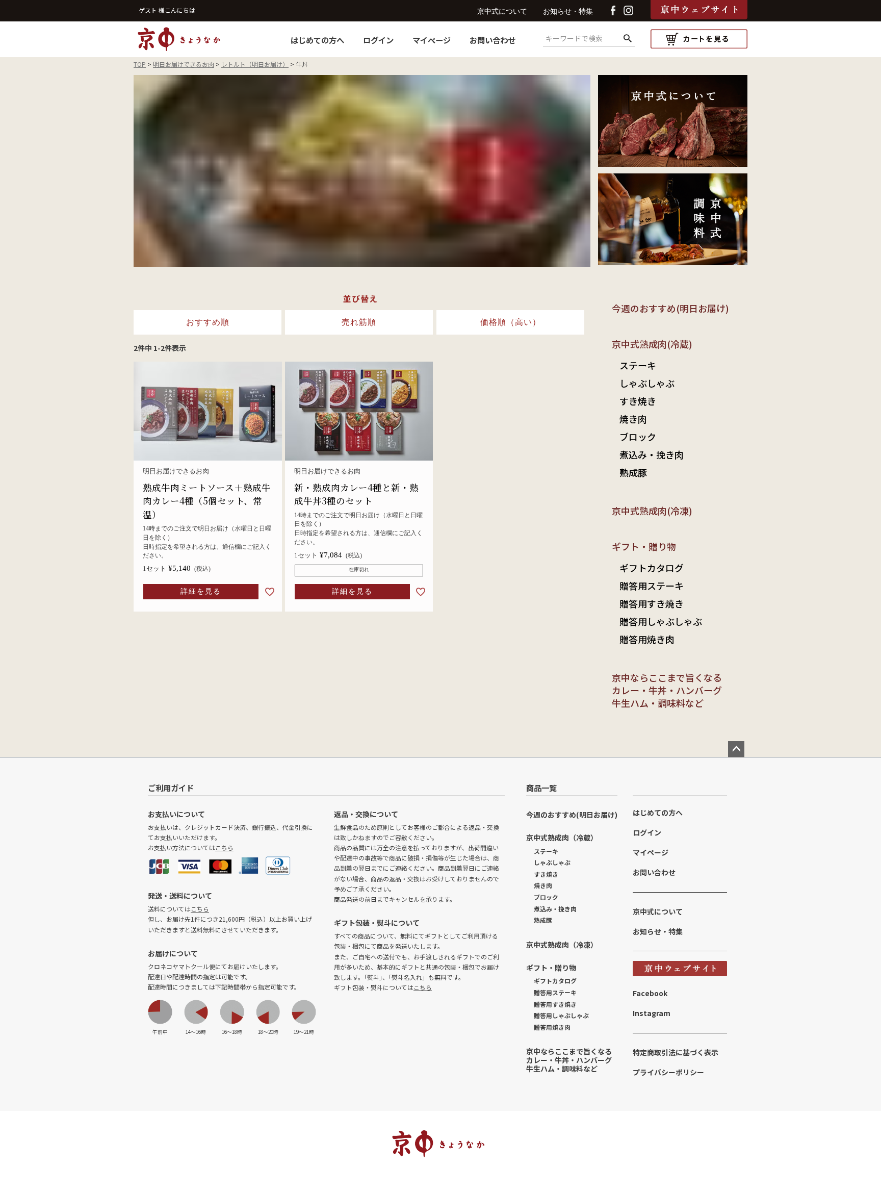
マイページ (431, 39)
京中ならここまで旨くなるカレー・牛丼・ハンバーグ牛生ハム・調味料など (667, 690)
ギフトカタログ (651, 567)
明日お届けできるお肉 (183, 64)
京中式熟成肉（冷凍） (562, 945)
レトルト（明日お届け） (255, 64)
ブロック (637, 436)
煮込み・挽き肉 (651, 454)
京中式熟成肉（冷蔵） (562, 837)
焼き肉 (633, 418)
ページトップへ (736, 749)
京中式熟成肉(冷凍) (652, 510)
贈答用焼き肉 (647, 639)
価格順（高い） (510, 322)
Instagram (651, 1013)
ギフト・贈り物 (644, 546)
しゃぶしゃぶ (647, 383)
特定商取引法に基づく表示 (675, 1052)
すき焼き (637, 401)
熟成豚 (633, 472)
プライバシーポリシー (668, 1072)
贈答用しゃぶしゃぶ (660, 621)
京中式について (502, 11)
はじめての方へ (317, 39)
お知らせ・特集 (568, 11)
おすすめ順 (207, 322)
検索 (627, 39)
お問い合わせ (492, 39)
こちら (224, 847)
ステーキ (637, 365)
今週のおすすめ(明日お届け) (670, 308)
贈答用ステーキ (651, 585)
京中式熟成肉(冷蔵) (652, 343)
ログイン (378, 39)
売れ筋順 (359, 322)
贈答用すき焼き (651, 603)
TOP (140, 64)
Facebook (650, 993)
